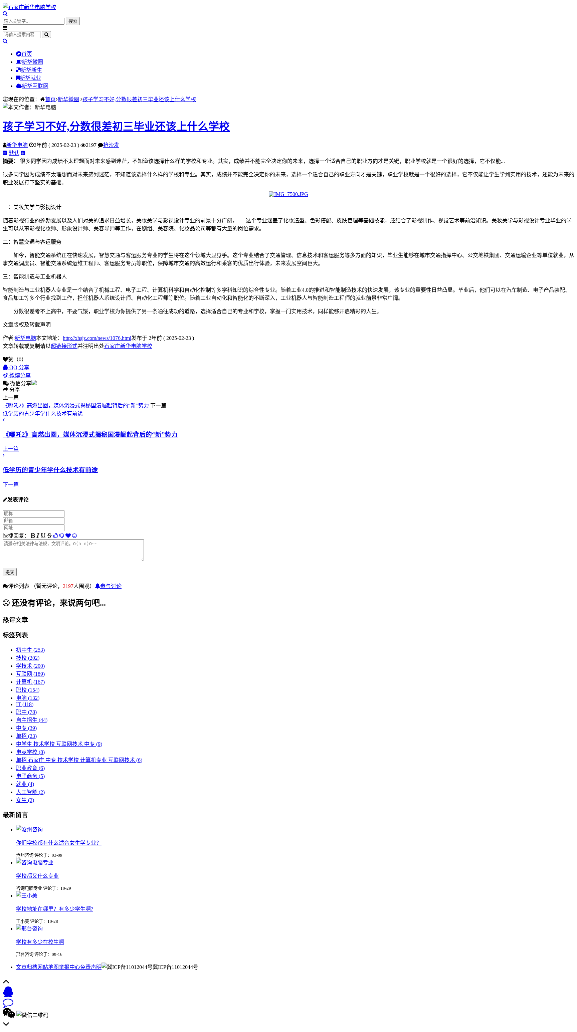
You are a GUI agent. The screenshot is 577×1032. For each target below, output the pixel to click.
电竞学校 (30, 752)
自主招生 (31, 720)
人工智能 (30, 792)
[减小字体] (5, 153)
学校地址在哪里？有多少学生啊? (54, 909)
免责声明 (91, 967)
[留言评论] (8, 1004)
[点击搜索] (5, 13)
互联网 (30, 674)
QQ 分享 (18, 367)
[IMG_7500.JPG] (288, 194)
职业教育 (30, 768)
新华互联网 (35, 86)
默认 (14, 153)
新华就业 (30, 78)
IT (24, 704)
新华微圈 (32, 62)
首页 (26, 54)
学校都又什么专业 (37, 876)
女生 (25, 800)
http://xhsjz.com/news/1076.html (97, 338)
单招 (26, 736)
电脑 (27, 698)
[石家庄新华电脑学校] (29, 7)
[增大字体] (23, 153)
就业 (25, 784)
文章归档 (26, 967)
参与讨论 (111, 586)
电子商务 (30, 776)
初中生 (30, 650)
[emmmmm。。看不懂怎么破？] (61, 536)
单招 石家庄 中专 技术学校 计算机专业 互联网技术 (79, 760)
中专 (26, 728)
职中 (26, 712)
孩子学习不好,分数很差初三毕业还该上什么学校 (139, 99)
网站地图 (48, 967)
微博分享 (19, 375)
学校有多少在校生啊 (40, 942)
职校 (27, 690)
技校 (27, 658)
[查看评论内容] (29, 829)
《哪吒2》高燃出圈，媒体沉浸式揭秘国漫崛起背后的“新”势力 (76, 405)
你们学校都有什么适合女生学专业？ (59, 843)
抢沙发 (111, 145)
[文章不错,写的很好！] (55, 536)
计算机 (30, 682)
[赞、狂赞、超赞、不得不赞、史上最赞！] (68, 536)
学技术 (30, 666)
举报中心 (69, 967)
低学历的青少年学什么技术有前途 (43, 413)
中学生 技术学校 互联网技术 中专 (59, 744)
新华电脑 (17, 145)
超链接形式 (64, 346)
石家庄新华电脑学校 (128, 346)
